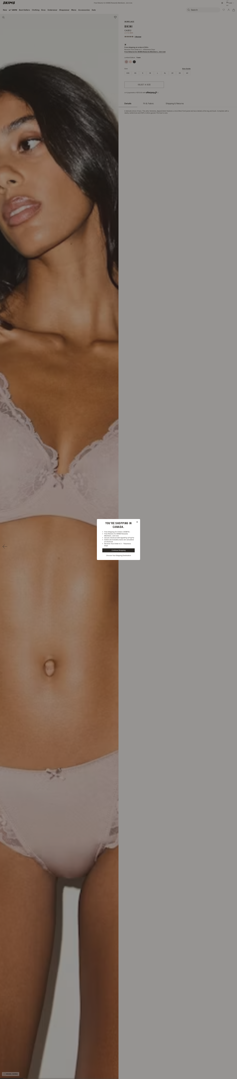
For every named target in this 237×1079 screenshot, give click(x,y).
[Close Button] (137, 522)
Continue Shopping (119, 550)
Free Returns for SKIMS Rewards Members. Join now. (116, 535)
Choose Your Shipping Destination (118, 555)
